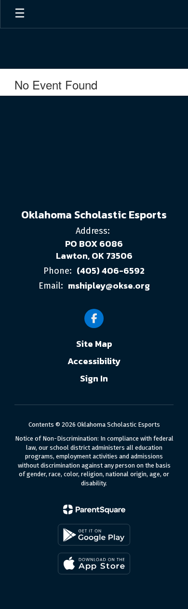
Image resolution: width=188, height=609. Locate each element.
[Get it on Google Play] (94, 535)
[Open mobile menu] (19, 14)
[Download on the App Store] (94, 563)
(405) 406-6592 (111, 270)
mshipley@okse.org (109, 285)
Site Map (94, 343)
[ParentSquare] (94, 509)
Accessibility (94, 361)
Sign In (94, 378)
